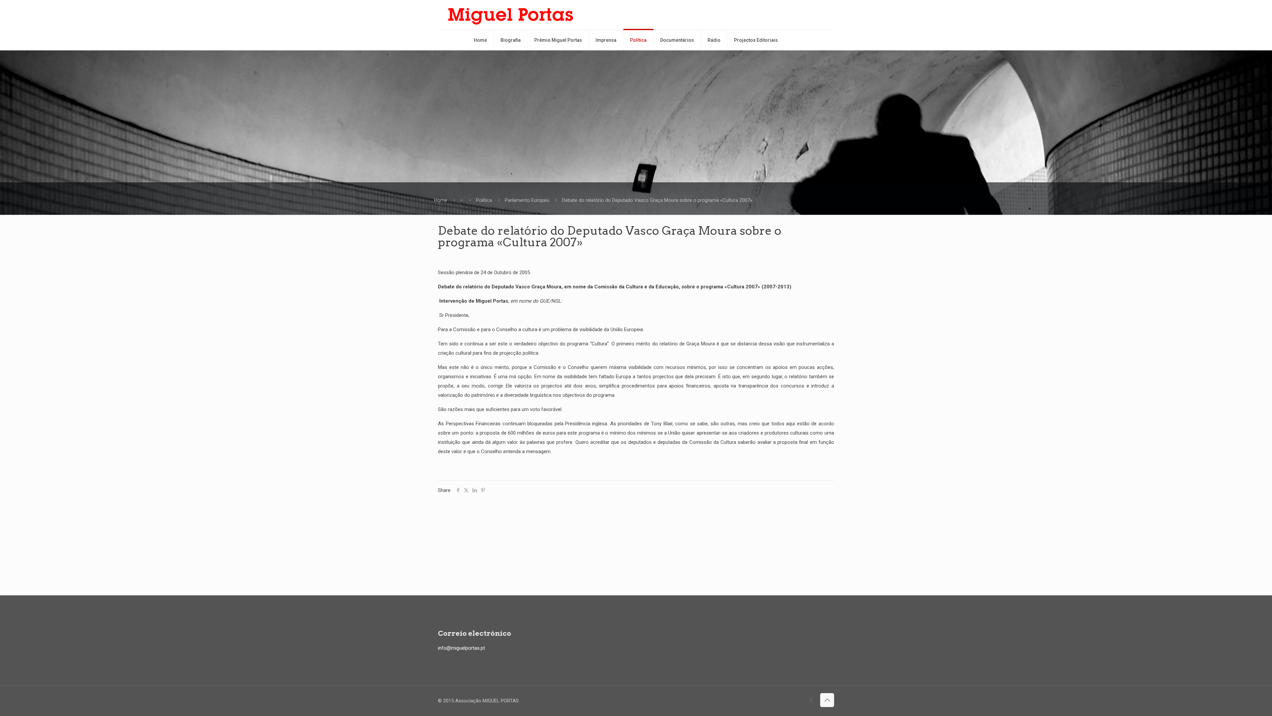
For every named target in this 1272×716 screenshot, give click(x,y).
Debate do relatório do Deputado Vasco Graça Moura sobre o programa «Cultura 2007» (657, 200)
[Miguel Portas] (511, 15)
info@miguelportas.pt (461, 648)
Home (440, 200)
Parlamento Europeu (527, 200)
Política (484, 200)
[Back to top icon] (827, 700)
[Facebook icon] (811, 701)
